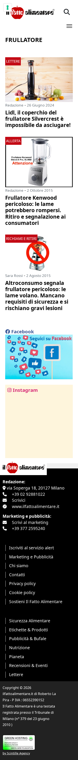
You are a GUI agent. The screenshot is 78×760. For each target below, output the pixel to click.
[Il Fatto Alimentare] (30, 12)
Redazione (14, 105)
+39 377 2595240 (28, 528)
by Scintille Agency (16, 753)
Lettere (16, 674)
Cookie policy (22, 592)
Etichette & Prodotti (28, 630)
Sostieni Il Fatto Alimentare (35, 601)
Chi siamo (18, 565)
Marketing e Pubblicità (31, 557)
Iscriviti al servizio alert (31, 548)
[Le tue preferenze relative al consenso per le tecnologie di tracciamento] (7, 7)
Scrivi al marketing (30, 522)
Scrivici (18, 500)
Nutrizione (19, 647)
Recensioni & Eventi (28, 665)
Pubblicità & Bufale (27, 638)
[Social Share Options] (11, 452)
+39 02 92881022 (28, 494)
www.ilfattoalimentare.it (35, 506)
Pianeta (16, 657)
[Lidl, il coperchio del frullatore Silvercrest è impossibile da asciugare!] (39, 79)
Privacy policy (22, 583)
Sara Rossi (14, 275)
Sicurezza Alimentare (29, 621)
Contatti (17, 575)
